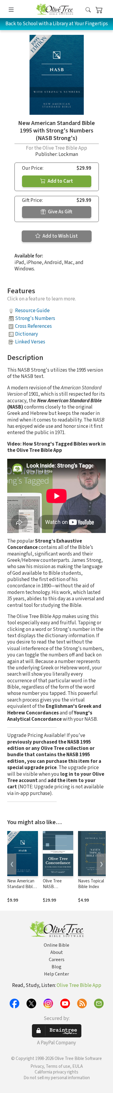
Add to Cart (60, 181)
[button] (88, 10)
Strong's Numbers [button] (35, 318)
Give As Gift (59, 211)
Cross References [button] (33, 326)
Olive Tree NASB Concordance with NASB (55, 889)
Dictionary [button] (26, 334)
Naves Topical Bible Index (91, 884)
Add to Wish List (60, 236)
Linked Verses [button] (30, 342)
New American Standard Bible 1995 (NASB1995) (21, 889)
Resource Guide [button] (32, 310)
